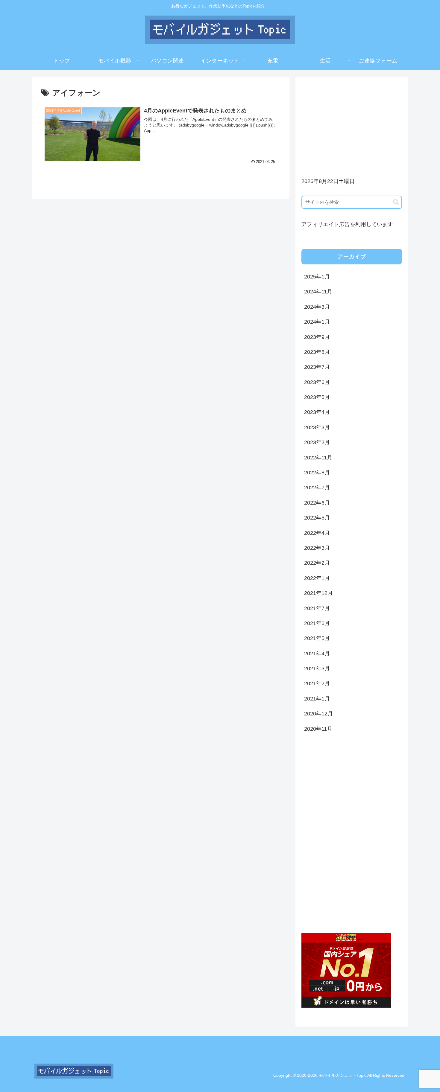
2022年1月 (317, 578)
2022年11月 (318, 458)
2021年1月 (317, 699)
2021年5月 (317, 638)
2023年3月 (317, 427)
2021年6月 (317, 623)
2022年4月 (317, 533)
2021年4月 (317, 654)
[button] (396, 202)
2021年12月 (318, 593)
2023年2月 (317, 442)
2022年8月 (317, 473)
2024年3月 (317, 307)
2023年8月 (317, 352)
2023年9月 (317, 337)
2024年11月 (318, 292)
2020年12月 (318, 714)
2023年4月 (317, 412)
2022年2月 (317, 563)
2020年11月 (318, 729)
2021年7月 (317, 608)
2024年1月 (317, 322)
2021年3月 (317, 668)
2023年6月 (317, 382)
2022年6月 (317, 503)
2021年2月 (317, 683)
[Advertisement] (351, 125)
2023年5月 (317, 397)
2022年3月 (317, 548)
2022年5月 (317, 518)
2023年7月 (317, 367)
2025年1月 (317, 277)
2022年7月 (317, 488)
